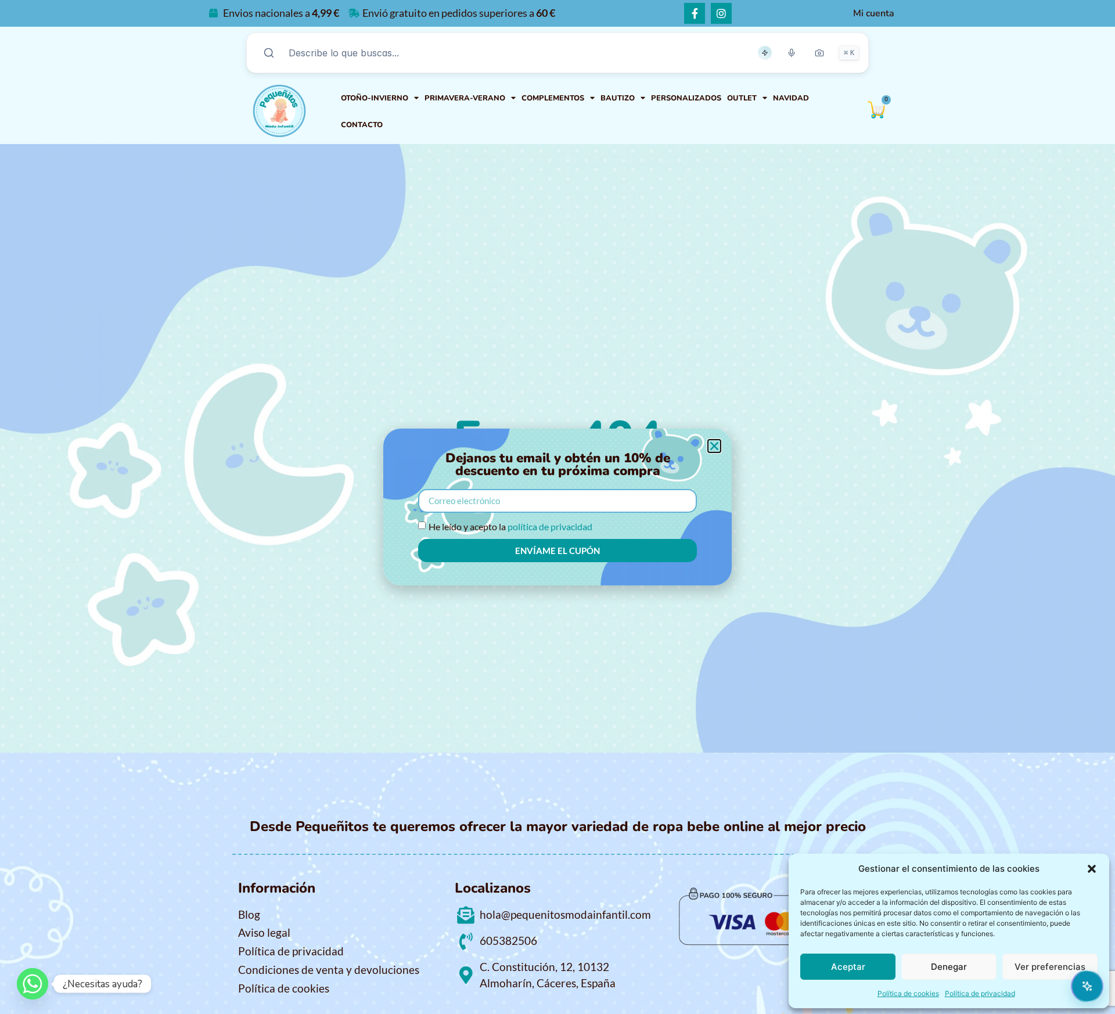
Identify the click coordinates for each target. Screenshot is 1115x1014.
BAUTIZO (617, 98)
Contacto (362, 125)
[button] (1092, 869)
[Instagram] (721, 13)
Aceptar (848, 966)
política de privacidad (550, 526)
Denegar (949, 966)
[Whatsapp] (32, 983)
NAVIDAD (791, 98)
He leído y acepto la (510, 526)
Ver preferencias (1050, 966)
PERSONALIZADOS (686, 98)
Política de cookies (908, 993)
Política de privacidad (980, 993)
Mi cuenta (873, 13)
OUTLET (742, 98)
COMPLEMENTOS (552, 98)
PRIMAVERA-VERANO (465, 98)
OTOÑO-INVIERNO (374, 98)
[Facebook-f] (694, 13)
